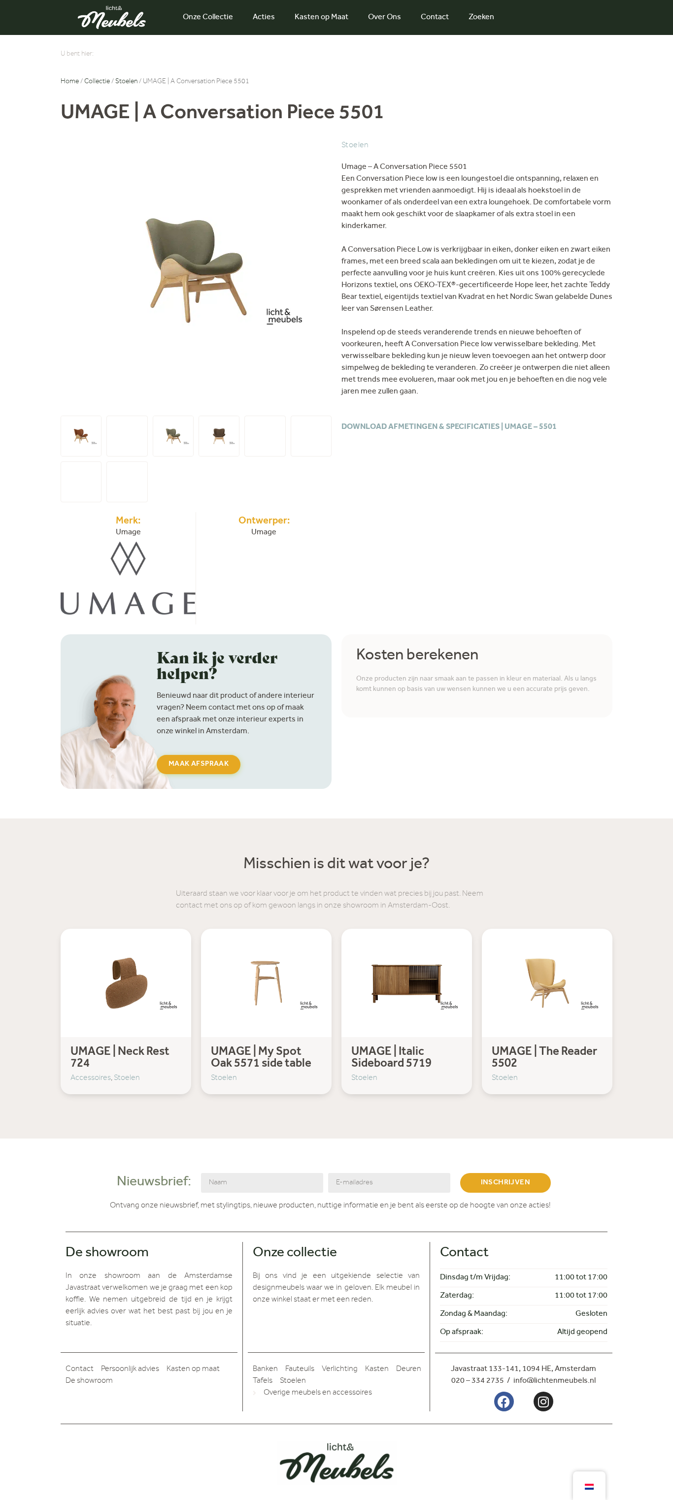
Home (70, 82)
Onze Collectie (208, 18)
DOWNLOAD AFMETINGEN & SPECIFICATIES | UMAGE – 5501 (449, 427)
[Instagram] (543, 1401)
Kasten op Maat (321, 18)
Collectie (97, 82)
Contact (435, 18)
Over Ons (384, 18)
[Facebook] (504, 1401)
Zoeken (481, 18)
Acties (264, 18)
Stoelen (126, 82)
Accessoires (90, 1078)
